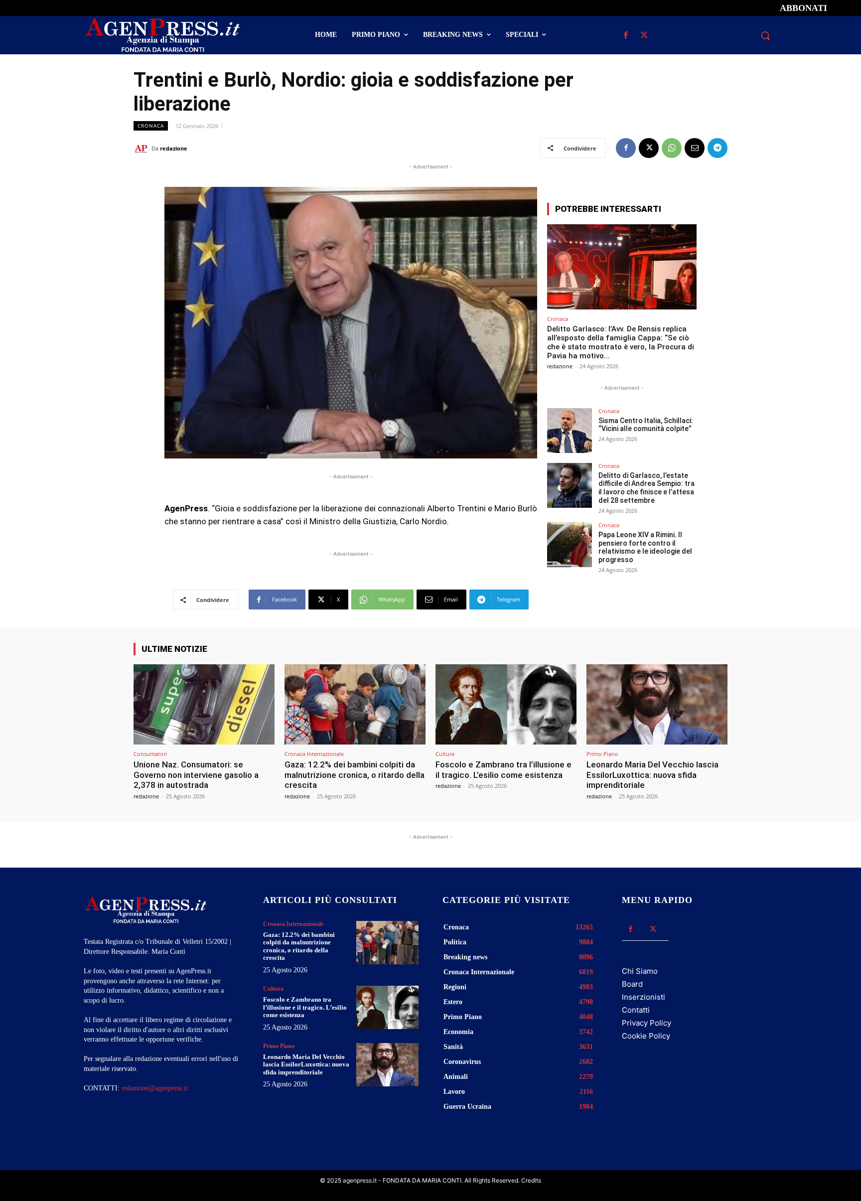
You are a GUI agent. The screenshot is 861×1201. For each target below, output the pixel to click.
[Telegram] (717, 148)
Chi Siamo (640, 971)
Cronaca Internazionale (314, 753)
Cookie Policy (646, 1036)
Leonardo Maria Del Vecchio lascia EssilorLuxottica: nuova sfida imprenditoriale (652, 774)
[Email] (695, 148)
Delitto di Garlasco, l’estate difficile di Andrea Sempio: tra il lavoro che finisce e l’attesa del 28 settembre (646, 487)
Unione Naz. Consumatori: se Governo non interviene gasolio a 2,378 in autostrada (196, 774)
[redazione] (142, 148)
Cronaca (151, 125)
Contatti (636, 1010)
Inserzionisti (643, 997)
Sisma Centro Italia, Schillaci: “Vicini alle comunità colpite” (645, 425)
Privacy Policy (646, 1023)
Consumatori (150, 753)
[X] (644, 35)
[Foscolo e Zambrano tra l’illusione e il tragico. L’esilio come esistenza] (505, 704)
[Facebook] (625, 35)
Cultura (444, 753)
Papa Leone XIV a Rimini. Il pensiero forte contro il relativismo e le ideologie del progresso (645, 547)
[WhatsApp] (672, 148)
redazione (173, 148)
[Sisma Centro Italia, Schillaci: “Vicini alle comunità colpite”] (569, 430)
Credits (531, 1180)
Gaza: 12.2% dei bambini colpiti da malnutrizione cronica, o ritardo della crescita (355, 774)
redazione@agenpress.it (155, 1088)
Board (632, 984)
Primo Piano (602, 753)
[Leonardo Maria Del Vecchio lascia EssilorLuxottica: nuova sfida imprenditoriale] (656, 704)
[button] (765, 35)
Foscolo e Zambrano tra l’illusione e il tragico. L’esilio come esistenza (503, 769)
